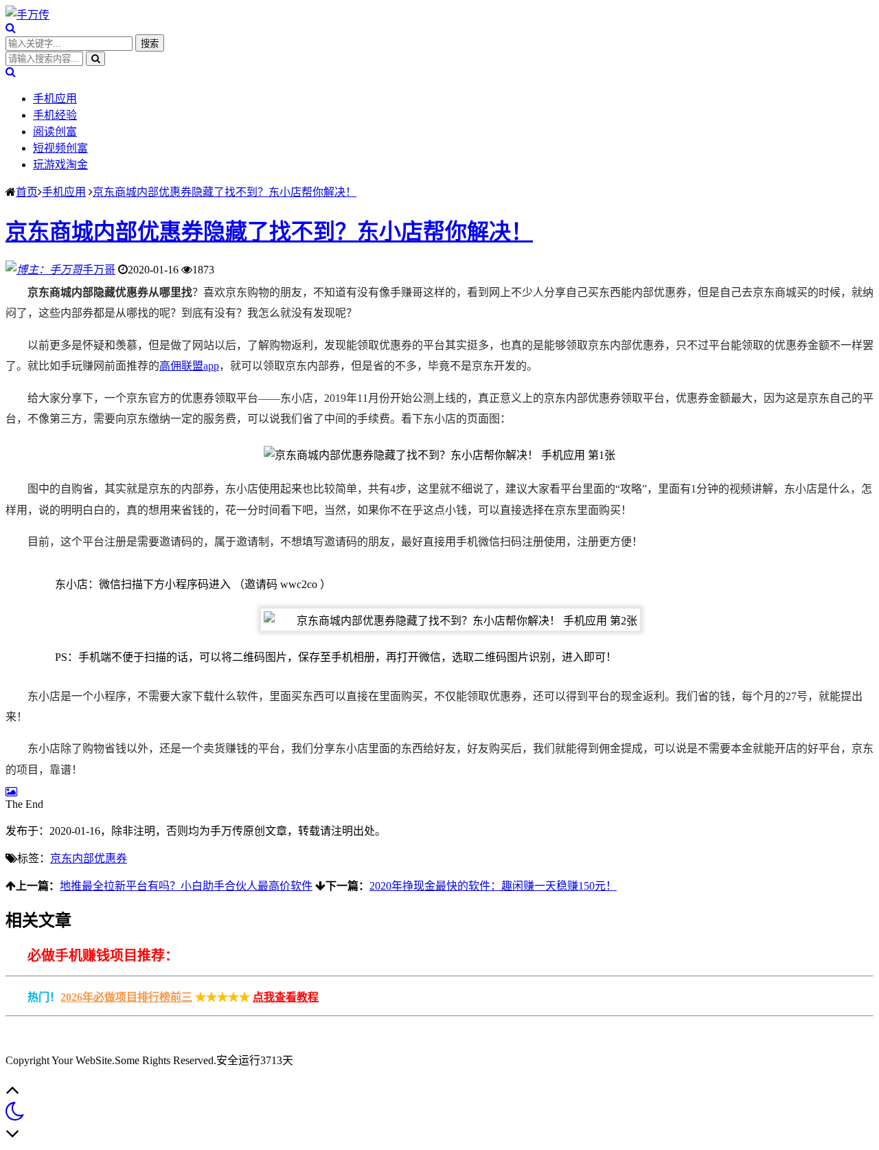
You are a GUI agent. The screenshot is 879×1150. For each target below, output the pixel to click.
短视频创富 (60, 148)
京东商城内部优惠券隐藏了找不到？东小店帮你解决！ (224, 192)
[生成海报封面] (11, 792)
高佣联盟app (189, 366)
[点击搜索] (10, 28)
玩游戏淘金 (60, 164)
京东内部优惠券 (88, 858)
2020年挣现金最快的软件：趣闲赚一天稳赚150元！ (493, 886)
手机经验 (55, 115)
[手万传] (27, 15)
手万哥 (98, 269)
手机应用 (55, 98)
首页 (27, 192)
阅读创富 (55, 131)
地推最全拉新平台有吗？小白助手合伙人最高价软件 (186, 886)
